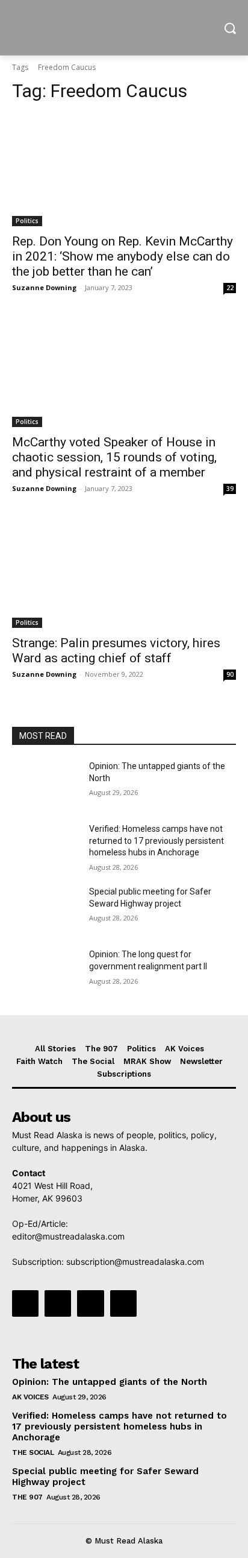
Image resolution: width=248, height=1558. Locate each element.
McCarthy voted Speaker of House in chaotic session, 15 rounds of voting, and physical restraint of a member (114, 457)
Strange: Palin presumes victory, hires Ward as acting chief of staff (116, 650)
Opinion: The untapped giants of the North (109, 1381)
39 (230, 488)
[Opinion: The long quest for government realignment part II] (45, 972)
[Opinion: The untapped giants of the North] (45, 784)
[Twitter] (90, 1303)
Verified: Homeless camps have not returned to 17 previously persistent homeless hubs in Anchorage (156, 840)
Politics (27, 221)
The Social (33, 1452)
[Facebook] (25, 1303)
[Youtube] (123, 1303)
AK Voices (30, 1397)
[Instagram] (58, 1303)
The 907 (27, 1497)
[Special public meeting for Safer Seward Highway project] (45, 909)
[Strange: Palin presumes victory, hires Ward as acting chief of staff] (124, 572)
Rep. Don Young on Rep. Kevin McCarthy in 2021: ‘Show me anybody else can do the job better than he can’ (122, 256)
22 (230, 287)
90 (230, 674)
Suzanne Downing (44, 287)
